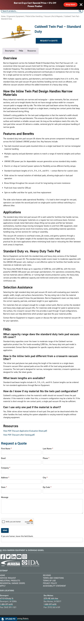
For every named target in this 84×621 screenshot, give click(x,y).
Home (3, 16)
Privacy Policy (50, 583)
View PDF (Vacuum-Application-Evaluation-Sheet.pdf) (25, 431)
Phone (46, 458)
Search (80, 11)
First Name (6, 448)
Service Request (8, 578)
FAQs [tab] (21, 50)
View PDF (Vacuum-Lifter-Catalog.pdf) (19, 435)
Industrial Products (10, 580)
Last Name (48, 448)
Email (3, 458)
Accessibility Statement (54, 586)
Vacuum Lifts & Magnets (53, 16)
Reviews (47, 575)
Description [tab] (9, 50)
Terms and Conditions (53, 578)
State (4, 487)
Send (5, 530)
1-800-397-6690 (6, 604)
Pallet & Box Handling (34, 16)
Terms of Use (49, 580)
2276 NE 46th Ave (51, 598)
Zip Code (47, 487)
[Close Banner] (81, 4)
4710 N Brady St (6, 598)
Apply (2, 586)
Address (5, 477)
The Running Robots (20, 618)
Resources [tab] (31, 50)
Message (4, 497)
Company (5, 468)
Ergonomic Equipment (15, 16)
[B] (16, 32)
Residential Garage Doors (12, 583)
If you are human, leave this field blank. (17, 536)
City (45, 477)
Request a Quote (49, 40)
